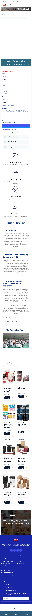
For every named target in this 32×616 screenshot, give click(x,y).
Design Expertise (11, 321)
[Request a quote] (12, 397)
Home (2, 12)
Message (4, 108)
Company (4, 91)
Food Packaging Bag (8, 561)
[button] (16, 318)
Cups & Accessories (8, 12)
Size (3, 96)
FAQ (20, 568)
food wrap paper (7, 568)
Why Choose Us (10, 318)
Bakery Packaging (7, 570)
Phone (3, 85)
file (2, 120)
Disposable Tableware (8, 572)
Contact (20, 565)
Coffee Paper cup (16, 12)
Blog (20, 561)
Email (3, 79)
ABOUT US (21, 563)
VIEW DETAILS (7, 397)
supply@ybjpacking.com (16, 1)
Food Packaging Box (8, 558)
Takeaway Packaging (8, 575)
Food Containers (6, 563)
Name (3, 73)
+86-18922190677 (5, 1)
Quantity (4, 102)
